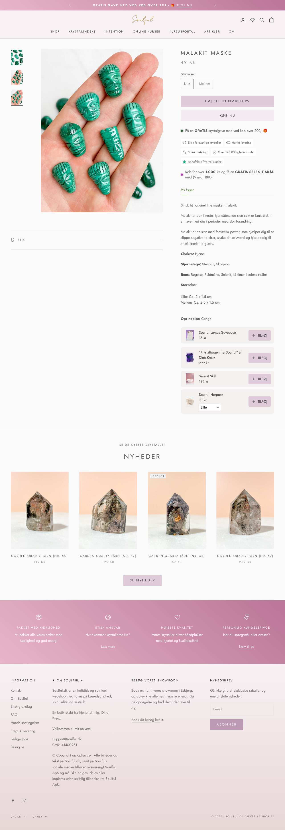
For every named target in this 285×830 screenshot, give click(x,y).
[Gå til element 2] (17, 77)
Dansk (38, 816)
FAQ (14, 714)
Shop (55, 32)
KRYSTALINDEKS (82, 32)
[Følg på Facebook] (13, 800)
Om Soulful (19, 698)
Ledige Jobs (19, 739)
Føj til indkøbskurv (227, 101)
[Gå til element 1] (17, 57)
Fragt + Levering (23, 731)
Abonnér (227, 724)
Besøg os (17, 747)
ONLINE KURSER (147, 32)
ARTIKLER (212, 32)
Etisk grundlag (21, 706)
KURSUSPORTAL (182, 32)
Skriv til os (246, 646)
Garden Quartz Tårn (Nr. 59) (108, 556)
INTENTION (114, 32)
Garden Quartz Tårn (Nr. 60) (39, 556)
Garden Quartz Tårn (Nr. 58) (177, 556)
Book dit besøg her (146, 719)
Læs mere (108, 646)
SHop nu (184, 5)
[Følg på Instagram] (24, 800)
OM (232, 32)
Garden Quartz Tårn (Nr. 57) (245, 556)
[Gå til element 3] (17, 97)
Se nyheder (142, 580)
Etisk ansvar (107, 628)
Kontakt (16, 690)
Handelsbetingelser (25, 722)
